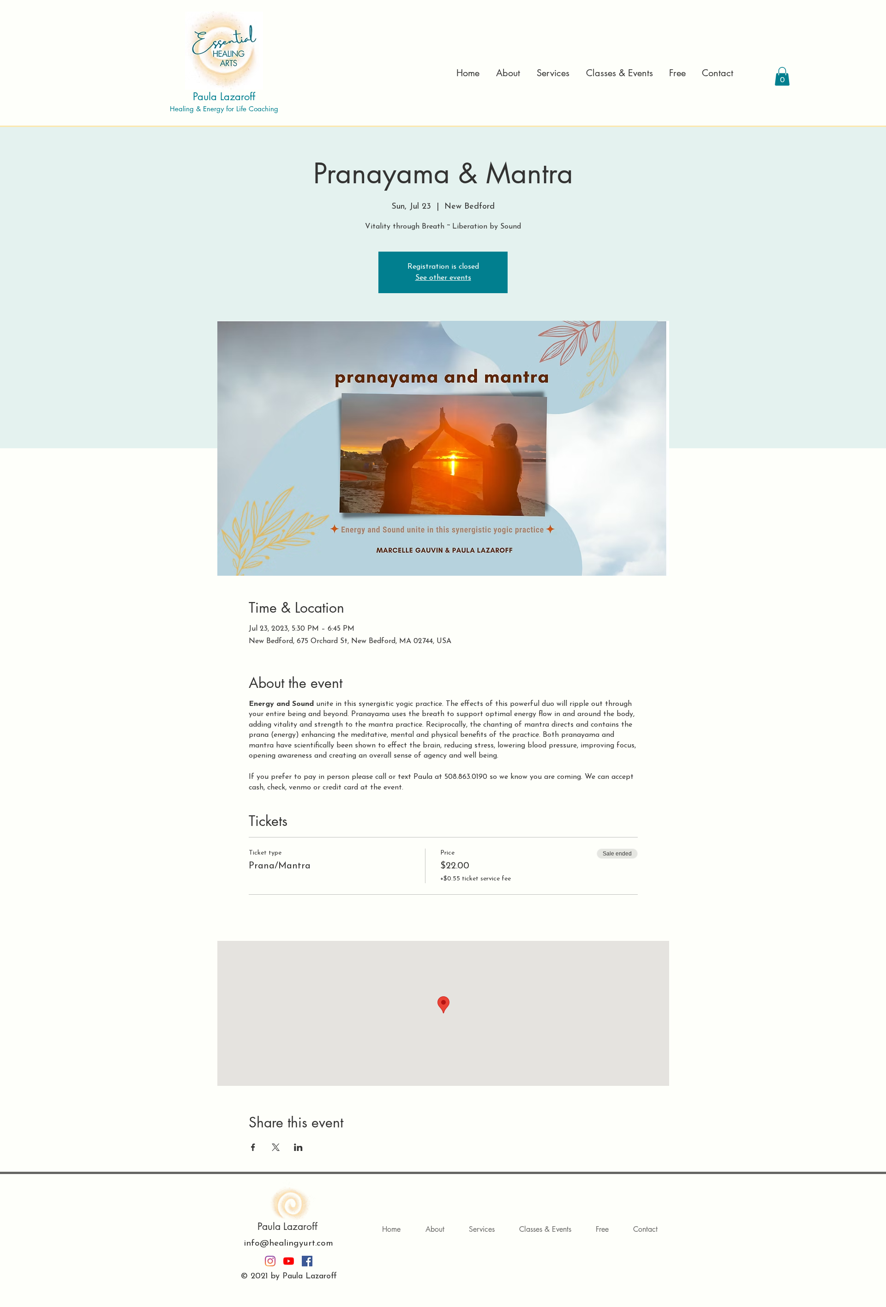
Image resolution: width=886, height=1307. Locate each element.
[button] (551, 72)
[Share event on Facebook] (253, 1147)
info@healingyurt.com (288, 1243)
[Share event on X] (275, 1147)
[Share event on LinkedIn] (298, 1147)
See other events (443, 278)
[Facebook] (307, 1261)
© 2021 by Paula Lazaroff (289, 1276)
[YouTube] (288, 1261)
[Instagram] (270, 1261)
